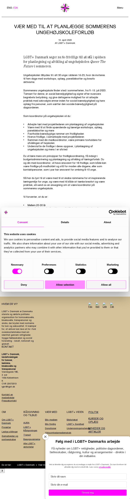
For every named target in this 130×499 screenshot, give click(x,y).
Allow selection (65, 284)
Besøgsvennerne (31, 439)
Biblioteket (72, 419)
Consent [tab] (22, 222)
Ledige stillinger (10, 431)
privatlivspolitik (105, 467)
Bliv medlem (51, 419)
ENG (9, 7)
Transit (27, 434)
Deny (24, 284)
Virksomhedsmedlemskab (58, 432)
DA (16, 7)
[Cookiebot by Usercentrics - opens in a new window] (111, 212)
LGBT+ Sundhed (75, 424)
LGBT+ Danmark (26, 464)
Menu (120, 7)
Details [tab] (65, 222)
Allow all (106, 284)
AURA (26, 422)
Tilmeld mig (88, 492)
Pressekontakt (9, 400)
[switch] (49, 271)
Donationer (50, 428)
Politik (93, 412)
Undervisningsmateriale (78, 428)
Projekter (6, 427)
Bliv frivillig (50, 424)
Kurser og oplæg (95, 420)
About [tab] (107, 222)
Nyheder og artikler (96, 430)
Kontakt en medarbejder (8, 396)
